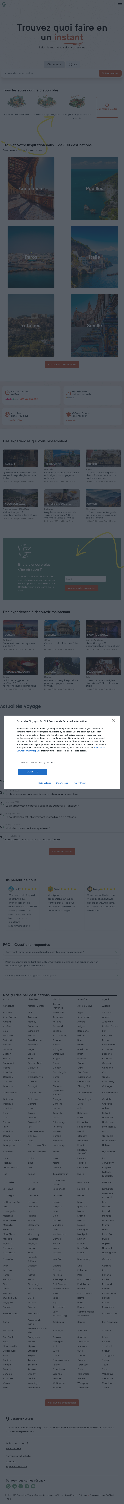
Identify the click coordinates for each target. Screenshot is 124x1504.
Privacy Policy (79, 783)
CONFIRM (33, 771)
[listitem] (62, 762)
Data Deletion (44, 783)
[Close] (114, 721)
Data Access (62, 783)
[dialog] (62, 752)
